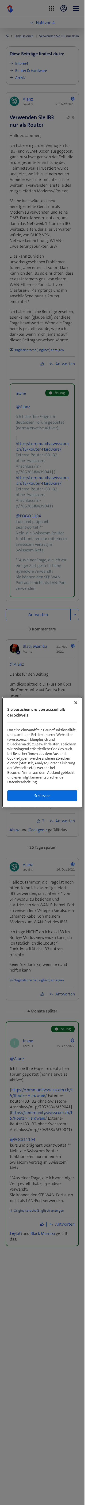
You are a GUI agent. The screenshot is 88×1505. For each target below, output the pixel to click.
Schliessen (42, 795)
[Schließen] (76, 703)
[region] (42, 752)
